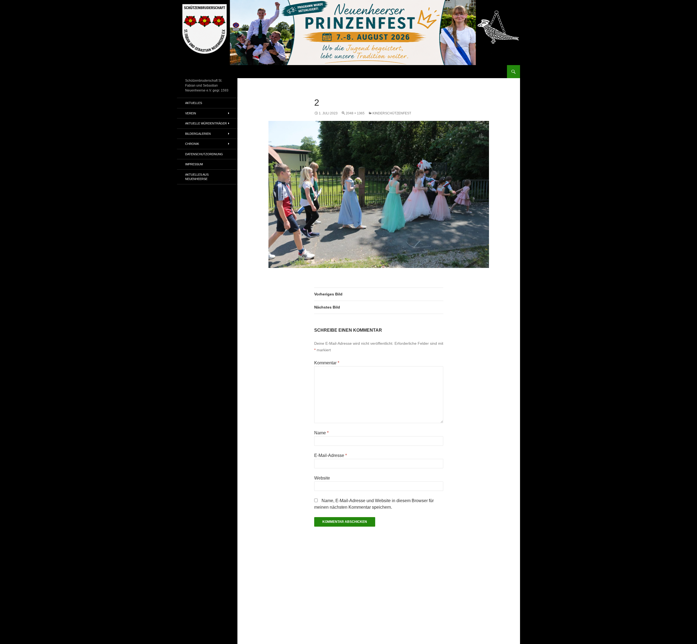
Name (321, 433)
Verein (190, 113)
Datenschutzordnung (204, 154)
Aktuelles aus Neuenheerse (197, 177)
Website (322, 478)
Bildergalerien (198, 133)
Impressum (194, 164)
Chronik (192, 143)
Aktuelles (193, 103)
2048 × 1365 (355, 113)
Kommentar (326, 363)
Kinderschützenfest (391, 113)
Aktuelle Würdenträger (206, 123)
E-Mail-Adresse (330, 455)
